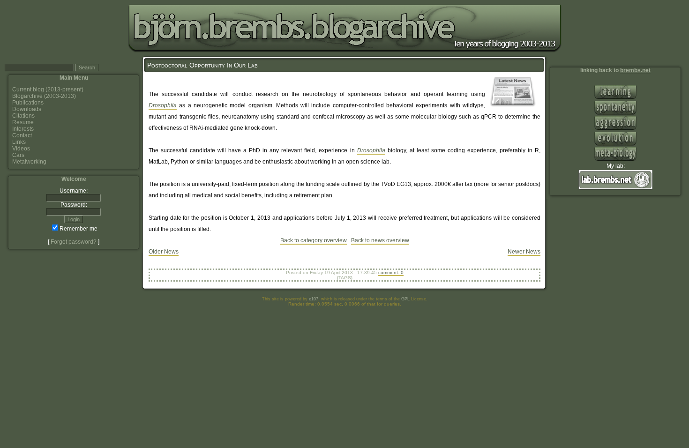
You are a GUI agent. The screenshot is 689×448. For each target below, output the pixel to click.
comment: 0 (391, 272)
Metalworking (29, 161)
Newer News (524, 251)
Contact (22, 135)
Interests (23, 129)
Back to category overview (313, 240)
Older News (164, 251)
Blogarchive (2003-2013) (44, 96)
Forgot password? (74, 242)
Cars (18, 155)
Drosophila (163, 105)
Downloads (26, 109)
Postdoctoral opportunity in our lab (202, 65)
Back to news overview (380, 240)
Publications (28, 102)
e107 (313, 299)
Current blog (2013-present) (47, 89)
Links (19, 142)
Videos (21, 148)
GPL (405, 299)
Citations (23, 115)
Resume (23, 122)
